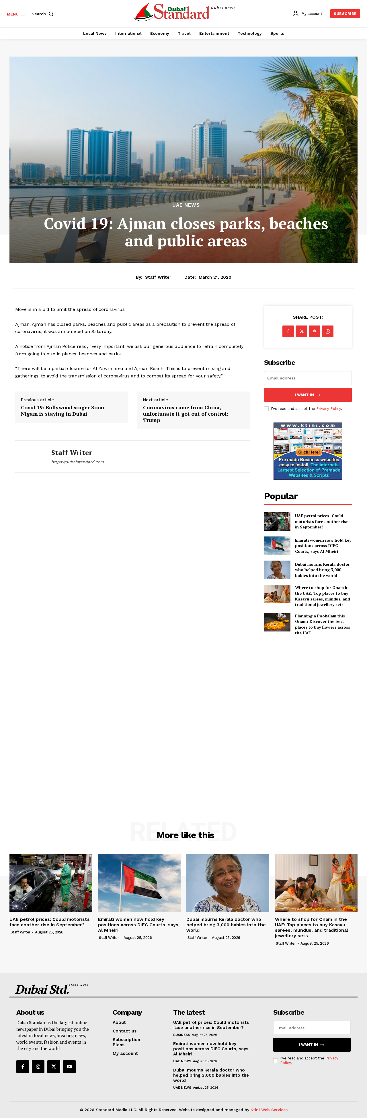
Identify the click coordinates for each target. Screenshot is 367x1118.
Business (181, 1035)
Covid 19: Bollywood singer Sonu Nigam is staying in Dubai (62, 410)
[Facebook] (288, 331)
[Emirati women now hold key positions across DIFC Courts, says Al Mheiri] (277, 545)
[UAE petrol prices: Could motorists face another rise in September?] (277, 521)
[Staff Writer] (29, 456)
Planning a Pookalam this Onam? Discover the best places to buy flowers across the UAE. (322, 624)
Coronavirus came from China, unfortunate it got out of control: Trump (185, 413)
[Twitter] (301, 331)
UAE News (186, 205)
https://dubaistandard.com (77, 462)
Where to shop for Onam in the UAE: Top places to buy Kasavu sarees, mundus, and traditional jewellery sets (322, 596)
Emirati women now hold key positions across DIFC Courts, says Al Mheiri (323, 545)
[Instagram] (38, 1066)
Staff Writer (158, 277)
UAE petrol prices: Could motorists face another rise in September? (321, 521)
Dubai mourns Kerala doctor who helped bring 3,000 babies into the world (322, 569)
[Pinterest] (314, 331)
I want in (304, 395)
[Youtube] (69, 1066)
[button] (44, 14)
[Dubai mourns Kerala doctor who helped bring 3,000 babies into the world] (277, 570)
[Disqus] (132, 562)
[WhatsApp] (327, 331)
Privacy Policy (328, 408)
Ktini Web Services (269, 1109)
